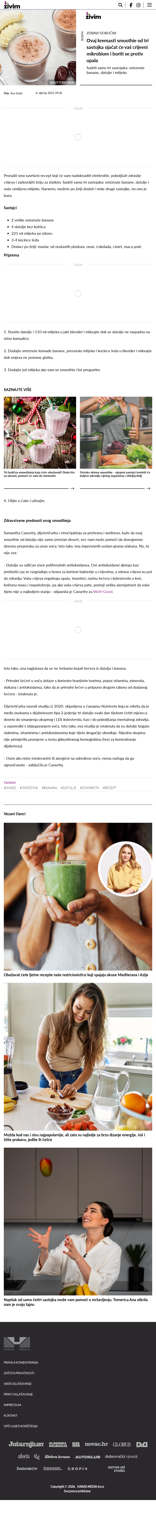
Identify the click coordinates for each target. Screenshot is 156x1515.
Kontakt (10, 1415)
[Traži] (120, 5)
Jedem (82, 36)
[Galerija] (38, 47)
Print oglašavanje (18, 1394)
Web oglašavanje (18, 1383)
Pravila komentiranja (21, 1362)
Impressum (12, 1405)
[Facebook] (129, 5)
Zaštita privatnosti (19, 1373)
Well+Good (102, 591)
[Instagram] (140, 5)
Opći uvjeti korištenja (21, 1426)
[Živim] (12, 5)
